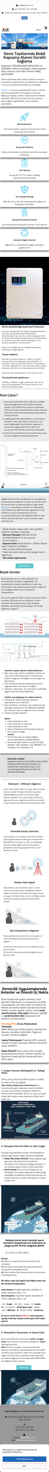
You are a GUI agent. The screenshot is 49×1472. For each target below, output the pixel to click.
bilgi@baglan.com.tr (28, 1437)
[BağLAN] (22, 29)
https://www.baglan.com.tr (26, 1440)
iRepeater (5, 90)
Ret (24, 1466)
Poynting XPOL (8, 1023)
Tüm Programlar (24, 1459)
